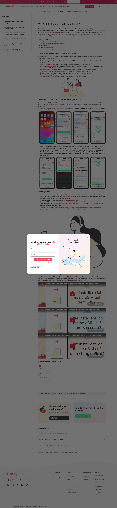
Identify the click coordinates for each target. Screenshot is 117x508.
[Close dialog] (87, 236)
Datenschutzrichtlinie (37, 266)
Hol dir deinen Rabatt (43, 259)
